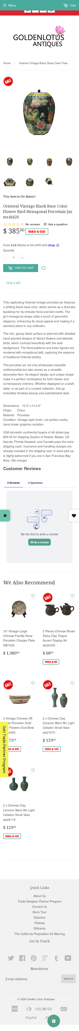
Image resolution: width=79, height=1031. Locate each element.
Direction (40, 917)
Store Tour (39, 912)
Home (6, 63)
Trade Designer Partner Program (40, 901)
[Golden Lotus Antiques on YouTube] (68, 959)
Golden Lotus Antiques (41, 999)
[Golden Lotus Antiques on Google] (45, 959)
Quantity (8, 250)
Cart (72, 5)
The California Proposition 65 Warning (39, 934)
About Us (39, 896)
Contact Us (39, 906)
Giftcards (39, 928)
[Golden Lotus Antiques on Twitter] (11, 959)
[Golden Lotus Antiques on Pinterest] (34, 959)
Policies (40, 923)
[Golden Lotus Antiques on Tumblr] (56, 959)
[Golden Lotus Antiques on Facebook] (22, 959)
